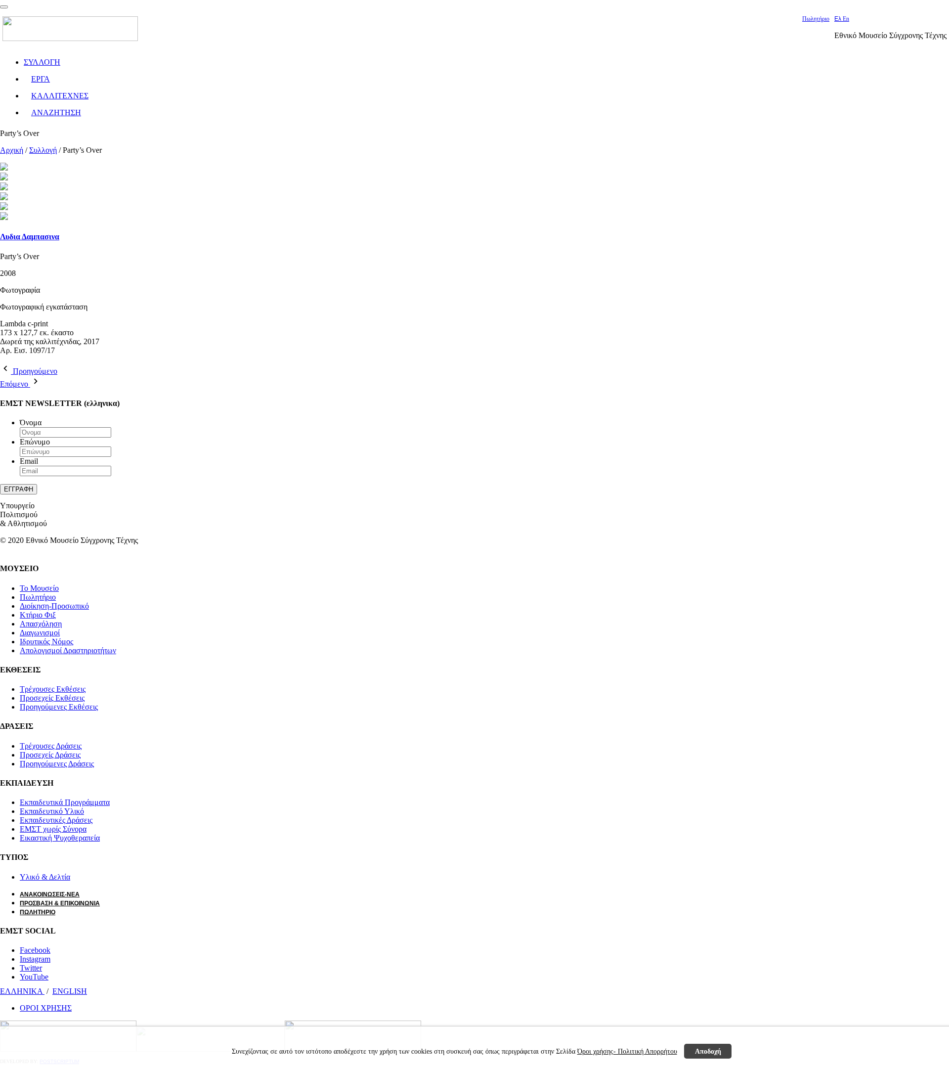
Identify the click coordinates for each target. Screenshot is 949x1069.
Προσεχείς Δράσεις (50, 755)
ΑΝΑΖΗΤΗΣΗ (56, 112)
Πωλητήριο (815, 18)
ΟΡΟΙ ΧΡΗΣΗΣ (46, 1008)
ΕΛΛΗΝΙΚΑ (22, 991)
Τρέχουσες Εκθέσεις (53, 689)
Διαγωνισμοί (40, 632)
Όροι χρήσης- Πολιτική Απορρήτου (627, 1051)
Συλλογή (43, 150)
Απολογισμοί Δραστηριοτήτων (68, 650)
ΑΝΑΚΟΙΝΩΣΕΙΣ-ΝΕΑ (50, 894)
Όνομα (31, 422)
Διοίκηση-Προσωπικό (54, 606)
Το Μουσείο (39, 588)
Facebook (35, 950)
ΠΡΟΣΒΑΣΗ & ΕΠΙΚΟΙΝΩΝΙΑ (60, 903)
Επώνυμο (35, 442)
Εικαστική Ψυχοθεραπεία (60, 838)
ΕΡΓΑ (40, 79)
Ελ (838, 18)
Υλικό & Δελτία (45, 877)
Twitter (31, 968)
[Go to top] (4, 6)
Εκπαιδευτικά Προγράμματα (65, 802)
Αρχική (11, 150)
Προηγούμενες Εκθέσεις (59, 707)
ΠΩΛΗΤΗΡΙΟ (37, 912)
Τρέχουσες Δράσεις (51, 746)
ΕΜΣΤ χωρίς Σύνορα (53, 829)
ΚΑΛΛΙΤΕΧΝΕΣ (59, 95)
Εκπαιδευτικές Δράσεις (56, 820)
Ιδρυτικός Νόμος (46, 641)
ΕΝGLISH (69, 991)
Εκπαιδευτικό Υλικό (52, 811)
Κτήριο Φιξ (38, 615)
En (846, 18)
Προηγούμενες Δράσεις (57, 763)
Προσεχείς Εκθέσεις (52, 698)
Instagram (35, 959)
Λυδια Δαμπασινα (29, 236)
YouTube (34, 977)
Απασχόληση (41, 624)
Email (29, 461)
